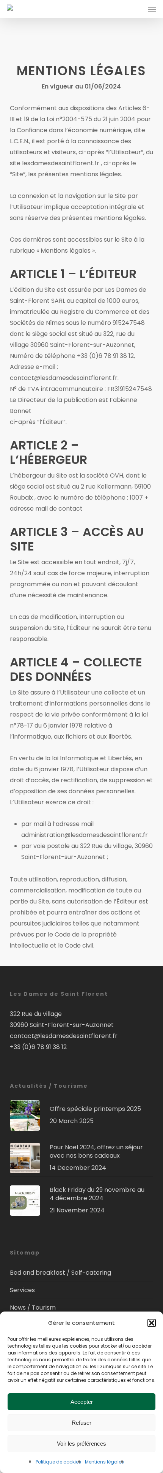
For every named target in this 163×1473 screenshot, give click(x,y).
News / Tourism (33, 1307)
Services (22, 1290)
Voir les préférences (81, 1443)
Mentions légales (104, 1462)
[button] (151, 1323)
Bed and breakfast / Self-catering (60, 1272)
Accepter (82, 1402)
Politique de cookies (58, 1462)
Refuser (81, 1422)
